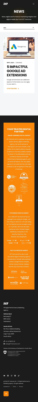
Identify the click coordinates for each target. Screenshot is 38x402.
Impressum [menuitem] (7, 386)
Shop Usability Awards (24, 152)
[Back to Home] (6, 4)
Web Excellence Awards (23, 149)
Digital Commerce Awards (18, 147)
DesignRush (23, 237)
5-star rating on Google (20, 219)
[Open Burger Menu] (33, 3)
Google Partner (19, 262)
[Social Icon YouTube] (5, 375)
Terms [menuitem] (14, 386)
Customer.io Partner (22, 267)
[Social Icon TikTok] (18, 375)
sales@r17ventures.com (12, 344)
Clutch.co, (20, 234)
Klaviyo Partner (18, 264)
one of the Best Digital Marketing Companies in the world (19, 231)
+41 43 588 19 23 (10, 341)
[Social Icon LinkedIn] (8, 375)
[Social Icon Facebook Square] (15, 375)
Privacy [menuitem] (21, 386)
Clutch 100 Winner (14, 162)
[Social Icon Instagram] (11, 375)
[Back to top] (6, 393)
